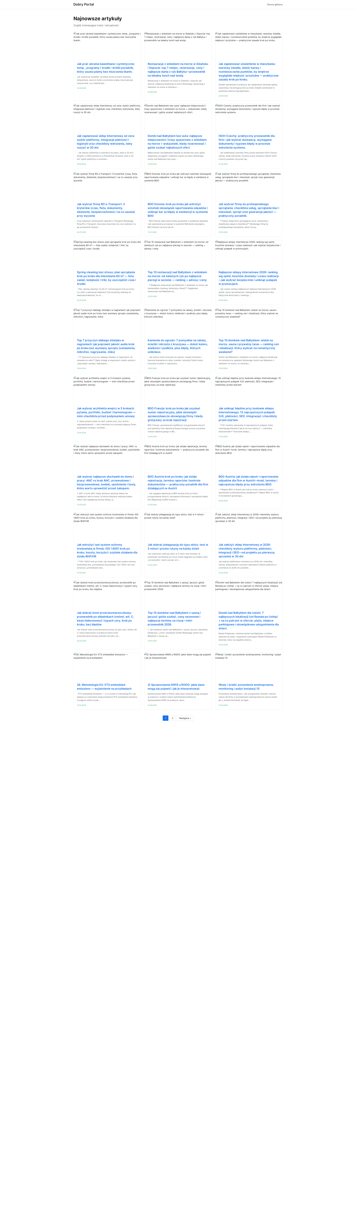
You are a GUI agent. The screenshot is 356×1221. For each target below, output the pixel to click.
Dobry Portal (83, 4)
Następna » (185, 718)
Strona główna (275, 4)
